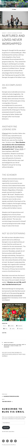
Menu (14, 9)
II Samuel (5, 133)
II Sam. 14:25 (19, 149)
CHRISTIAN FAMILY (9, 342)
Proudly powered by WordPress (9, 444)
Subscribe (6, 427)
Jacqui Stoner (14, 345)
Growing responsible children (12, 344)
